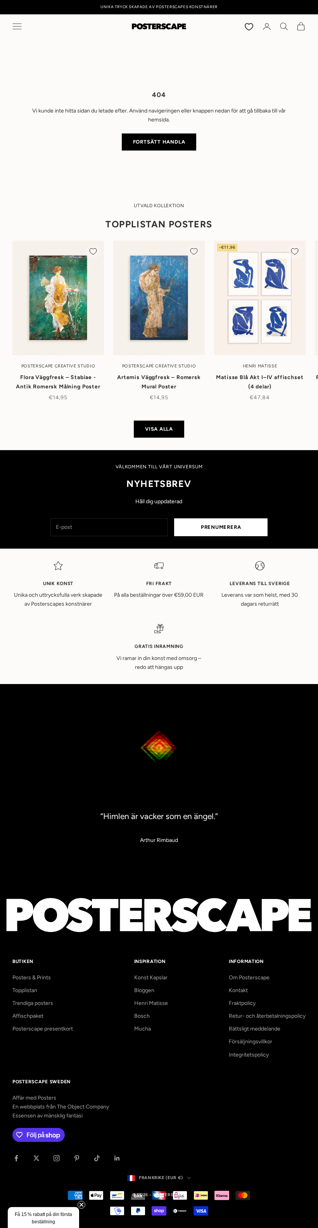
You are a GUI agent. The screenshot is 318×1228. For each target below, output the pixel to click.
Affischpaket (27, 1016)
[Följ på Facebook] (16, 1158)
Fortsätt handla (159, 142)
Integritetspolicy (249, 1054)
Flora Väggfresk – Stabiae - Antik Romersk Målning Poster (58, 382)
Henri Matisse (151, 1003)
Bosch (142, 1016)
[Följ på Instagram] (56, 1158)
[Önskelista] (249, 26)
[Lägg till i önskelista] (93, 251)
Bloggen (144, 990)
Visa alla (159, 429)
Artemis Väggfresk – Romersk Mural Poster (159, 382)
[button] (43, 1217)
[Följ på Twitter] (36, 1158)
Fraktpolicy (242, 1003)
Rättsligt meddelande (254, 1028)
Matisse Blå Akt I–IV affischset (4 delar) (259, 382)
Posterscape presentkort (42, 1028)
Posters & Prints (31, 977)
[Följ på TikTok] (97, 1158)
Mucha (142, 1028)
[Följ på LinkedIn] (117, 1158)
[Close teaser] (81, 1205)
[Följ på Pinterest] (77, 1158)
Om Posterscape (249, 977)
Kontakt (238, 990)
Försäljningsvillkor (250, 1041)
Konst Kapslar (151, 977)
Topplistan (24, 990)
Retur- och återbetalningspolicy (267, 1016)
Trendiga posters (32, 1003)
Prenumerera (221, 527)
